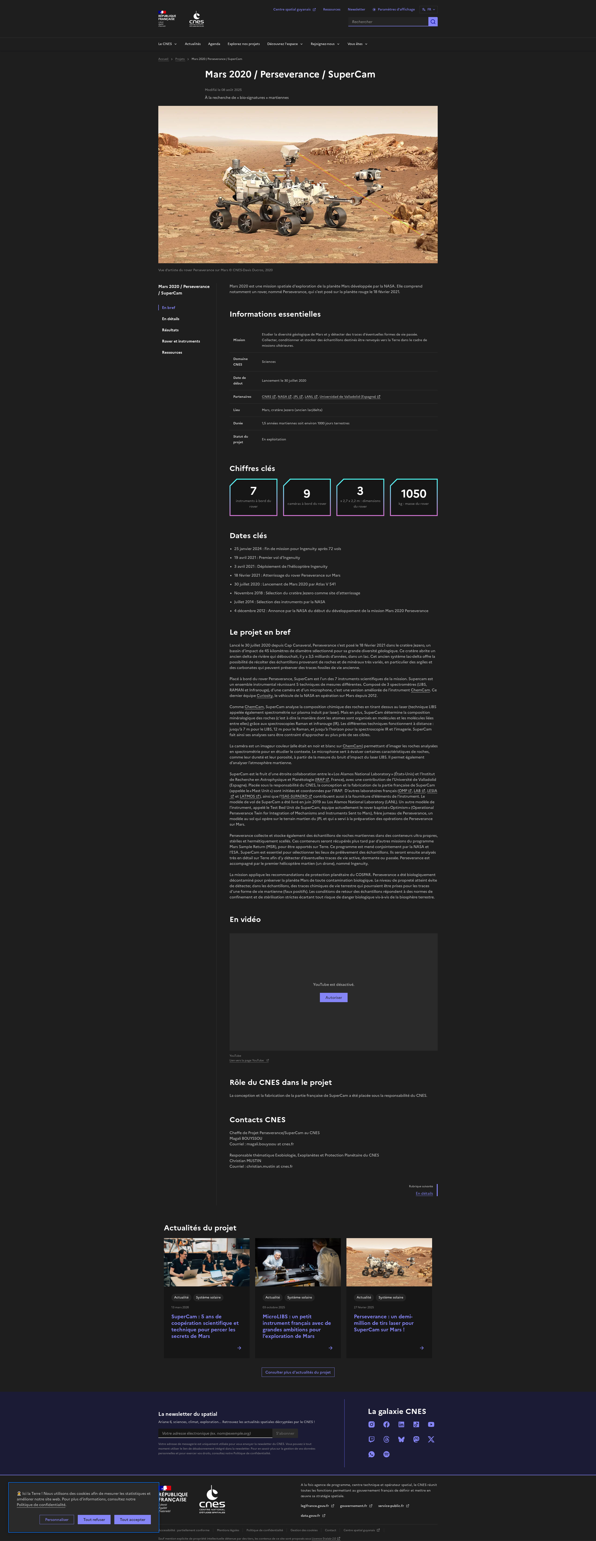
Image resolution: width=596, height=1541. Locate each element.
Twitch (371, 1439)
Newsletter (356, 9)
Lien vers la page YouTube (247, 1060)
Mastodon (416, 1439)
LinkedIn (401, 1424)
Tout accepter (132, 1519)
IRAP (320, 779)
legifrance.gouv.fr (315, 1505)
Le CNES (165, 44)
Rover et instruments (181, 341)
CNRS (266, 396)
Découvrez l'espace (282, 44)
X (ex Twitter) (431, 1439)
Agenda (214, 44)
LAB (417, 790)
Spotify (386, 1454)
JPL (296, 396)
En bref (168, 307)
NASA (282, 396)
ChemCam (420, 690)
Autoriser (333, 997)
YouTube (431, 1424)
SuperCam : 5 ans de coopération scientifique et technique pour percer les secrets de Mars (205, 1326)
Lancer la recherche (433, 21)
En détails (170, 319)
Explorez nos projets (244, 44)
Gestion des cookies (304, 1530)
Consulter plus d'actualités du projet (298, 1372)
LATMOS (247, 796)
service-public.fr (391, 1505)
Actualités (193, 44)
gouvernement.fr (354, 1505)
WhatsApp (371, 1454)
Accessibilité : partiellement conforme (184, 1530)
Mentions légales (228, 1530)
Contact (331, 1530)
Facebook (386, 1424)
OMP (403, 790)
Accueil (163, 59)
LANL (309, 396)
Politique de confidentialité (41, 1504)
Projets (180, 59)
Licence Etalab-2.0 (324, 1539)
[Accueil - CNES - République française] (212, 1499)
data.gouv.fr (311, 1515)
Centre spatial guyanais (292, 9)
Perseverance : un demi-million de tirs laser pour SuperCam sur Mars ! (384, 1323)
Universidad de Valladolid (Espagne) (348, 396)
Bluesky (401, 1439)
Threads (386, 1439)
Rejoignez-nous (323, 44)
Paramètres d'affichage (396, 9)
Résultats (170, 330)
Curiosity (265, 695)
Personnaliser (56, 1519)
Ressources (331, 9)
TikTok (416, 1424)
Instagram (371, 1424)
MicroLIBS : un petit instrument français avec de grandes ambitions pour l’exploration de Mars (297, 1326)
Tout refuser (94, 1519)
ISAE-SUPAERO (294, 796)
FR (429, 9)
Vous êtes (355, 44)
